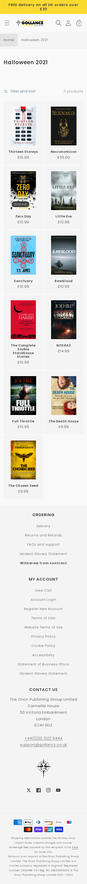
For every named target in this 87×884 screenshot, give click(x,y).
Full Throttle (23, 421)
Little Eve (64, 216)
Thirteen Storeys (23, 152)
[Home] (30, 22)
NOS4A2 (63, 345)
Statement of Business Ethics (43, 664)
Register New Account (43, 609)
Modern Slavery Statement (43, 554)
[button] (7, 22)
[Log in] (68, 23)
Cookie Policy (43, 645)
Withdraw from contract (43, 563)
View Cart (43, 590)
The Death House (64, 421)
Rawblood (64, 281)
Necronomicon (64, 152)
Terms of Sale (43, 618)
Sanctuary (23, 281)
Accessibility (43, 655)
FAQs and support (43, 544)
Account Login (43, 599)
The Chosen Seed (23, 486)
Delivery (44, 526)
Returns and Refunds (43, 535)
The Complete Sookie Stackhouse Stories (23, 351)
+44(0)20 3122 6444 (43, 738)
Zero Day (23, 216)
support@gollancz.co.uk (43, 744)
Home (9, 40)
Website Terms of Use (43, 627)
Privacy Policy (43, 636)
